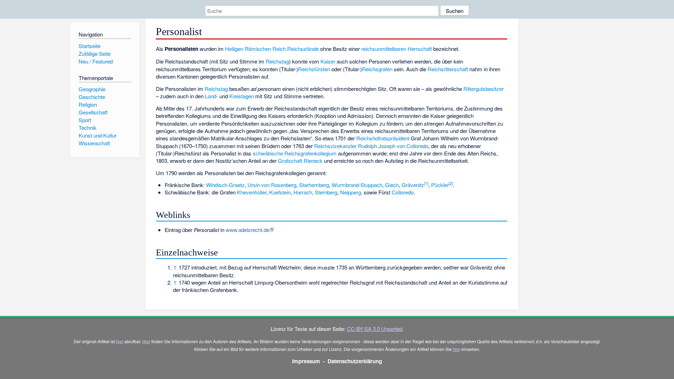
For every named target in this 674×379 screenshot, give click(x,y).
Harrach (302, 192)
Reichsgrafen (377, 69)
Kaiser (328, 61)
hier (119, 341)
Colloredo (403, 192)
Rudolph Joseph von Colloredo (393, 145)
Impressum (306, 361)
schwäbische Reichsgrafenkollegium (295, 153)
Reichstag (277, 61)
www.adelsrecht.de (247, 229)
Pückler (440, 184)
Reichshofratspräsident (382, 138)
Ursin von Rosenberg (271, 184)
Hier (146, 341)
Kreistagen (241, 96)
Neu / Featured (96, 61)
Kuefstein (280, 192)
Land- (211, 96)
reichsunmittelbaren (383, 48)
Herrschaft (420, 48)
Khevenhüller (251, 192)
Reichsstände (303, 48)
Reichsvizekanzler (335, 145)
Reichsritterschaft (448, 69)
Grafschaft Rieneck (300, 160)
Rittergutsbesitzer (483, 88)
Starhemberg (314, 184)
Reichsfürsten (314, 69)
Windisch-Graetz (225, 184)
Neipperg (350, 192)
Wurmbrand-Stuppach (357, 184)
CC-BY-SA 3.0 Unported (374, 328)
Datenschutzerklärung (355, 361)
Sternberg (326, 192)
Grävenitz (413, 184)
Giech (392, 184)
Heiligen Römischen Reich (255, 48)
